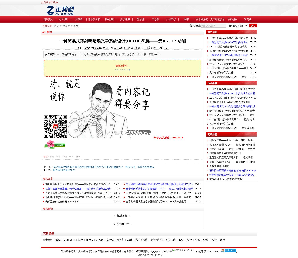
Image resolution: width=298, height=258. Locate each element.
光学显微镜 (141, 239)
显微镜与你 (157, 239)
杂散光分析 (94, 19)
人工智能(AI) (217, 19)
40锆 (181, 239)
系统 (52, 156)
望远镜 (140, 19)
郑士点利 (48, 239)
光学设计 (63, 19)
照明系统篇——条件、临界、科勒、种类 (231, 140)
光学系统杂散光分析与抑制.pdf (61, 201)
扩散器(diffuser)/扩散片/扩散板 (225, 179)
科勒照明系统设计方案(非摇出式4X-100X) (231, 174)
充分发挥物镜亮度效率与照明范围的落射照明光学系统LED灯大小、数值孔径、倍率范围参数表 (103, 166)
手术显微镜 (202, 19)
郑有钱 (110, 239)
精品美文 (48, 19)
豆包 (80, 239)
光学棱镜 (170, 239)
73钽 (214, 239)
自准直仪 (171, 19)
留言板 (247, 19)
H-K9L (89, 239)
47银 (197, 239)
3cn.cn (99, 239)
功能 (65, 156)
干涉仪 (155, 19)
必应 (58, 239)
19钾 (222, 239)
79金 (189, 239)
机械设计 (110, 19)
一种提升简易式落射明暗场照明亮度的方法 (232, 89)
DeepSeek (69, 239)
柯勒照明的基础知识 (64, 170)
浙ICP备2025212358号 (150, 255)
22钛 (129, 239)
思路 (78, 156)
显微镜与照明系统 (219, 166)
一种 (71, 156)
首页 (56, 25)
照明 (76, 25)
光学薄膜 (125, 19)
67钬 (205, 239)
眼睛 (186, 19)
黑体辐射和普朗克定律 (221, 72)
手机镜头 (232, 19)
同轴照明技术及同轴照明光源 (225, 153)
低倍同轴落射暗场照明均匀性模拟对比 (229, 102)
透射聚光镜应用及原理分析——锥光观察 (231, 157)
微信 (158, 251)
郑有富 (120, 239)
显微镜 (79, 19)
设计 (58, 156)
